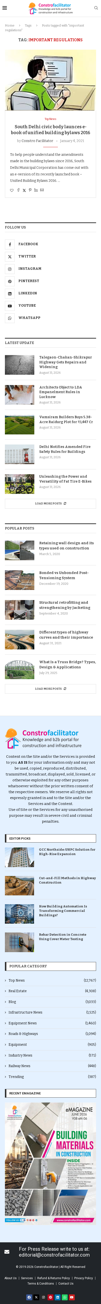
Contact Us (66, 1283)
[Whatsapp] (65, 1297)
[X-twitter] (36, 1297)
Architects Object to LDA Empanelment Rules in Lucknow (60, 392)
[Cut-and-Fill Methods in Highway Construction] (19, 885)
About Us (10, 1278)
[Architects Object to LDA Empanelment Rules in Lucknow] (19, 395)
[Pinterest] (50, 1297)
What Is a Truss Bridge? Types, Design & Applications (67, 664)
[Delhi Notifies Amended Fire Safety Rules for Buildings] (19, 454)
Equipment (52, 1045)
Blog (52, 1002)
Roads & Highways (52, 1034)
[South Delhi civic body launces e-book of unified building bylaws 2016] (50, 80)
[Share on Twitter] (24, 190)
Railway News (52, 1066)
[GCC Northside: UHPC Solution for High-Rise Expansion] (19, 857)
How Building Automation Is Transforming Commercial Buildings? (63, 910)
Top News (52, 980)
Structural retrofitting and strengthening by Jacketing (64, 605)
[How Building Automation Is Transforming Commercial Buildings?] (19, 914)
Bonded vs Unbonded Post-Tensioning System (64, 575)
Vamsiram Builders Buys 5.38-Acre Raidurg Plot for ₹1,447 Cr (66, 419)
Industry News (52, 1055)
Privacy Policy (83, 1278)
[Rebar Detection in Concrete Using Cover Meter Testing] (19, 942)
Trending (52, 1077)
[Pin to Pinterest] (30, 190)
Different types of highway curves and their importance (66, 635)
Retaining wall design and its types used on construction (66, 545)
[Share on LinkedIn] (36, 190)
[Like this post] (11, 190)
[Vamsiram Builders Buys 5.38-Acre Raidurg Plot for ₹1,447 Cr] (19, 424)
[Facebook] (29, 1297)
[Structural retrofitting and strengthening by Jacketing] (19, 610)
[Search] (96, 8)
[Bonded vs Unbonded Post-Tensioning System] (19, 580)
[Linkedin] (58, 1297)
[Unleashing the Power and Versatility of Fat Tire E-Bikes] (19, 484)
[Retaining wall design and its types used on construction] (19, 550)
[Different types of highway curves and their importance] (19, 639)
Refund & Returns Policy (53, 1278)
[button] (10, 1164)
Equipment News (52, 1023)
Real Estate (52, 991)
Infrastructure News (52, 1012)
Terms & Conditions (40, 1283)
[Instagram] (43, 1297)
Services (27, 1278)
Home (9, 25)
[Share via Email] (42, 190)
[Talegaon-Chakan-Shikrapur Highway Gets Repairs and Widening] (19, 365)
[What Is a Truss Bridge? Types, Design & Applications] (19, 669)
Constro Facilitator (37, 141)
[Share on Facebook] (18, 190)
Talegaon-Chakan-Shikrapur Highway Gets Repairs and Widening (65, 362)
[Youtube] (72, 1297)
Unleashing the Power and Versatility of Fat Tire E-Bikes (65, 479)
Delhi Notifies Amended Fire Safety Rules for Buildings (64, 449)
